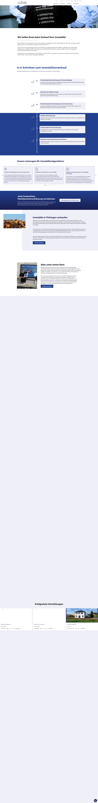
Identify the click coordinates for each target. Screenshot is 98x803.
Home (57, 1)
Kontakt (67, 1)
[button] (75, 1)
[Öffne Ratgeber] (71, 3)
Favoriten (62, 1)
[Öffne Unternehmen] (79, 3)
